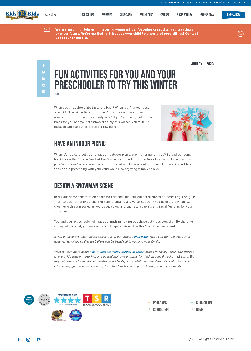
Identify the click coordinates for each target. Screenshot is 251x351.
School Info (88, 14)
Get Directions (171, 2)
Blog (57, 93)
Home (199, 309)
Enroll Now (233, 14)
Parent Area (146, 14)
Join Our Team (207, 14)
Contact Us (238, 2)
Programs (107, 14)
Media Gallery (184, 14)
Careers (164, 14)
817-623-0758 (198, 2)
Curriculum (126, 14)
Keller (22, 15)
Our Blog (219, 2)
